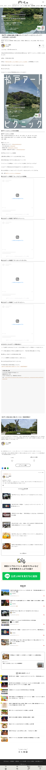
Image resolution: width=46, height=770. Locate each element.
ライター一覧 (40, 472)
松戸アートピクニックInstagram (13, 173)
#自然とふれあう (17, 40)
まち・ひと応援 (23, 5)
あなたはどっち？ (16, 5)
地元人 (29, 5)
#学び (38, 40)
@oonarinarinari (21, 149)
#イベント (42, 40)
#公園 (2, 42)
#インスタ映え (33, 40)
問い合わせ (7, 761)
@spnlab (12, 146)
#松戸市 (2, 40)
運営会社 (17, 761)
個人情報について (39, 761)
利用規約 (12, 761)
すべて (1, 5)
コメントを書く (24, 465)
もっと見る (22, 553)
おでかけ (38, 5)
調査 (42, 5)
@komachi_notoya (12, 147)
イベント (9, 5)
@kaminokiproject (16, 144)
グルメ (5, 5)
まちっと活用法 (31, 761)
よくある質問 (23, 761)
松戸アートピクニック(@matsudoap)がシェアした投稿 (17, 214)
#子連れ (22, 40)
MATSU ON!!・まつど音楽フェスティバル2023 (16, 61)
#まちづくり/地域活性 (9, 40)
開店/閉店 (33, 5)
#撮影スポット (27, 40)
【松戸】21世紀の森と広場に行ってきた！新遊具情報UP (14, 366)
